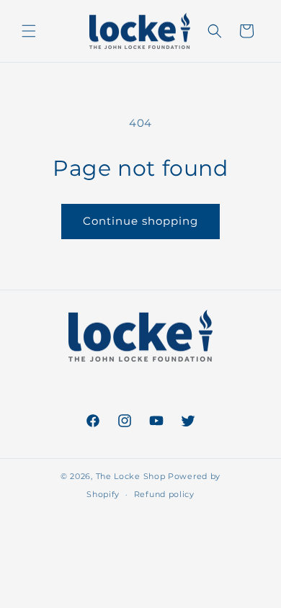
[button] (29, 31)
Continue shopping (140, 221)
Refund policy (164, 494)
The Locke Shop (131, 476)
